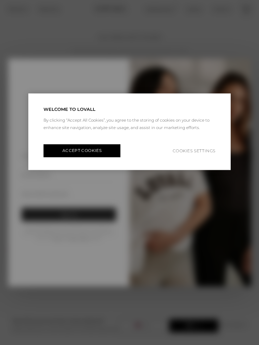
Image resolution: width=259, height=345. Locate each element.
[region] (129, 132)
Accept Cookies (82, 150)
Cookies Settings (194, 150)
